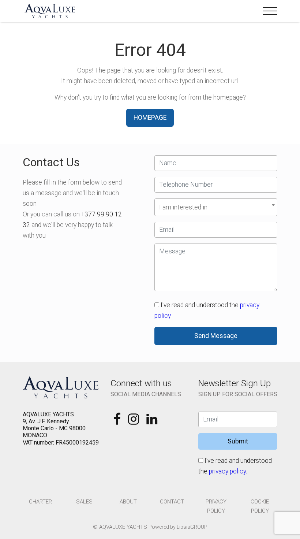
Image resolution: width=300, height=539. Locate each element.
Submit (238, 441)
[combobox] (215, 207)
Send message (215, 335)
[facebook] (117, 421)
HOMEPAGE (150, 117)
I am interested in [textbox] (183, 207)
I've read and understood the (206, 310)
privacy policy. (228, 471)
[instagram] (134, 421)
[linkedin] (151, 421)
